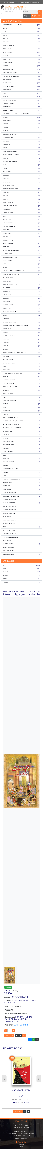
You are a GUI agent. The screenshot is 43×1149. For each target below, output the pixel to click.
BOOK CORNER (21, 1025)
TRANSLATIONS (11, 1021)
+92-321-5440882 (9, 2)
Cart (21, 1146)
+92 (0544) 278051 (34, 2)
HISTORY (19, 1017)
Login (26, 16)
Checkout (21, 1144)
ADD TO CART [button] (9, 1035)
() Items (37, 16)
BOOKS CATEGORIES (12, 21)
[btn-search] (40, 12)
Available (8, 987)
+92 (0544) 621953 (22, 2)
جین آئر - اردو (22, 1096)
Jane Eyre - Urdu (21, 1089)
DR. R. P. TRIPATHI (19, 997)
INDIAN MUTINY (19, 1019)
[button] (16, 1035)
